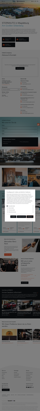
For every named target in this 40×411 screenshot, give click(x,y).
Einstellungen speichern (21, 216)
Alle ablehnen (13, 216)
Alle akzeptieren (30, 216)
